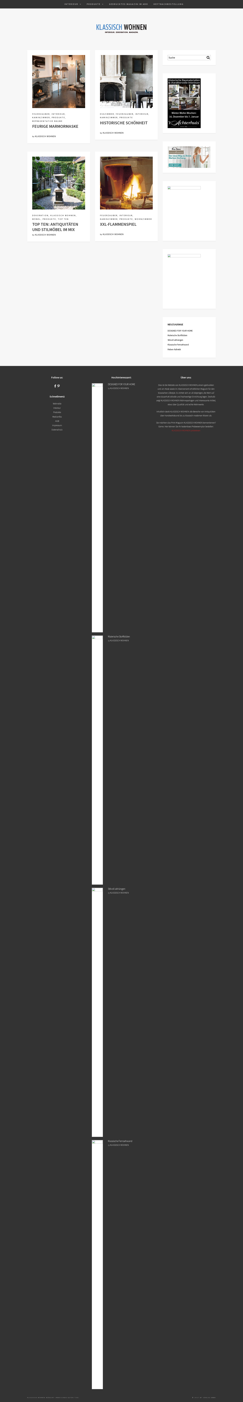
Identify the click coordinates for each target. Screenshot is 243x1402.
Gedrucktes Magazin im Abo (128, 4)
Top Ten (63, 219)
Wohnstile (57, 403)
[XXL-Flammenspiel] (126, 182)
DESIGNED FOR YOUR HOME (180, 330)
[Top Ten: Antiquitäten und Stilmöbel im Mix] (58, 182)
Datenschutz (57, 429)
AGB (57, 421)
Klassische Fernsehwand (178, 344)
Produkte (94, 4)
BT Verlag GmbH (208, 1397)
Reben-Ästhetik (174, 349)
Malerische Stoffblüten (177, 335)
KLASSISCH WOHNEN (45, 136)
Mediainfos (57, 416)
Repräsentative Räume (47, 121)
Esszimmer (107, 114)
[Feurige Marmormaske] (58, 81)
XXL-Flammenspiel (118, 224)
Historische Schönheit (124, 122)
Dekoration (40, 215)
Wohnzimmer (143, 219)
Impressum (57, 425)
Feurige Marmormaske (55, 126)
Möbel (36, 219)
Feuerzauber (41, 114)
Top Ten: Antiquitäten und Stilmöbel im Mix (55, 226)
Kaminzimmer (41, 117)
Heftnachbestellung (169, 4)
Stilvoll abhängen (175, 340)
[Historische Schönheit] (126, 81)
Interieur (71, 4)
